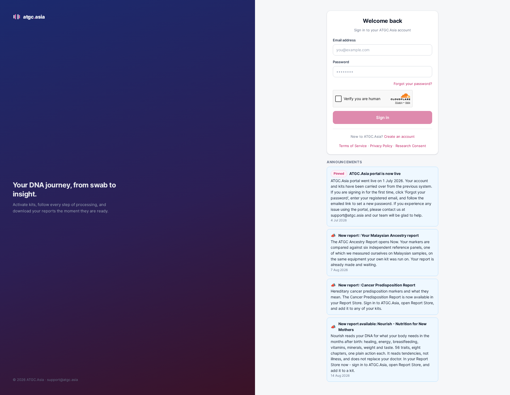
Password (341, 62)
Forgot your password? (413, 83)
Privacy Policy (381, 146)
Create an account (399, 136)
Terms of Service (353, 146)
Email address (344, 40)
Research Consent (411, 146)
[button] (382, 252)
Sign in (382, 117)
